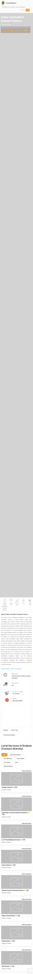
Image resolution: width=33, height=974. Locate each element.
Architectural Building (9, 735)
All (4, 754)
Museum (5, 730)
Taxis (16, 762)
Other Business (8, 766)
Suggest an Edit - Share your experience (11, 668)
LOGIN (27, 10)
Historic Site (14, 730)
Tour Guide (7, 762)
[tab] (4, 605)
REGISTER (22, 9)
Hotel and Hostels (15, 754)
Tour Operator (8, 758)
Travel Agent (20, 758)
